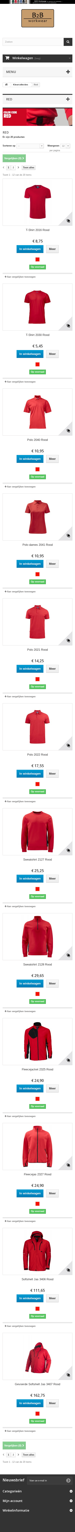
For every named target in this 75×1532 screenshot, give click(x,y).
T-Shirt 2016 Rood (37, 230)
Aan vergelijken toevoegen (21, 276)
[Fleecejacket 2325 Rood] (37, 1041)
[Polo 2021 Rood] (37, 622)
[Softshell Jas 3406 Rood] (37, 1251)
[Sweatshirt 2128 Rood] (37, 936)
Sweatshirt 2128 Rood (37, 964)
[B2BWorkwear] (37, 17)
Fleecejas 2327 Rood (37, 1174)
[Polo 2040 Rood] (37, 412)
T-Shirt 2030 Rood (37, 335)
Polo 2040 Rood (37, 440)
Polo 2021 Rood (37, 649)
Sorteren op (9, 145)
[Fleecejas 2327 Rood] (37, 1146)
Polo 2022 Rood (37, 754)
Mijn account (12, 1501)
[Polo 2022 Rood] (37, 727)
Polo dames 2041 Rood (37, 544)
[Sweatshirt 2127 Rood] (37, 832)
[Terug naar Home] (6, 85)
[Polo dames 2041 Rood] (37, 517)
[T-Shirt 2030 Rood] (37, 307)
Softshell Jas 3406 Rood (37, 1279)
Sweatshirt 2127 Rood (37, 859)
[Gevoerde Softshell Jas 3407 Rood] (37, 1356)
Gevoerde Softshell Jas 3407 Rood (37, 1384)
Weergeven (53, 145)
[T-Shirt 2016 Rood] (37, 202)
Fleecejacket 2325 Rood (37, 1069)
